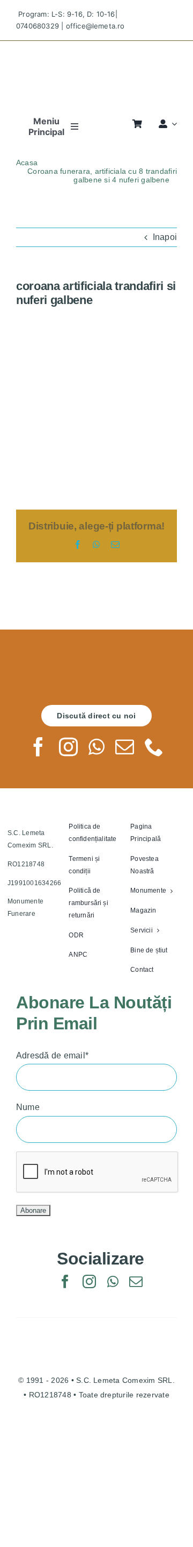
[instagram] (68, 746)
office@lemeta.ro (95, 26)
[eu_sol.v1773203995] (96, 1433)
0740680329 (37, 26)
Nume (28, 1107)
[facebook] (38, 746)
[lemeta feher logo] (96, 665)
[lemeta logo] (96, 50)
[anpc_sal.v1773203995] (96, 1479)
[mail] (124, 746)
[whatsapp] (96, 746)
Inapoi (165, 237)
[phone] (154, 746)
